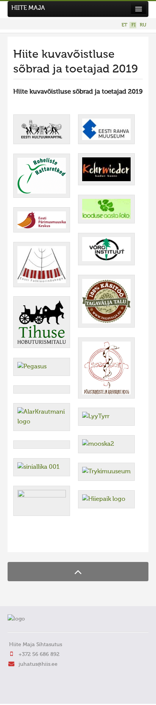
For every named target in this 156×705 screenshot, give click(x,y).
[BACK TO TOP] (78, 571)
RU (143, 25)
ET (124, 25)
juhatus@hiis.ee (38, 664)
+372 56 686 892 (39, 654)
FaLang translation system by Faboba (40, 541)
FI (133, 25)
